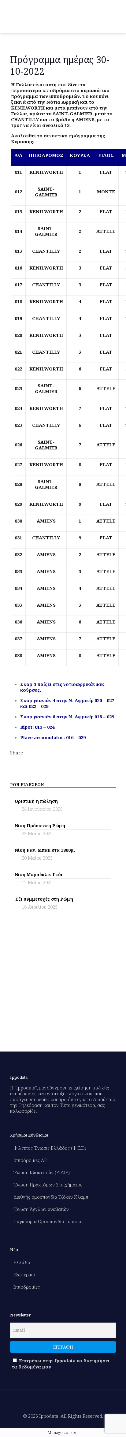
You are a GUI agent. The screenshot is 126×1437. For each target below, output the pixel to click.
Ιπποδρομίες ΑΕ (30, 1160)
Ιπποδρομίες (26, 1287)
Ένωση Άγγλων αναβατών (41, 1209)
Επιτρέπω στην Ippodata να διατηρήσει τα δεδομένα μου (60, 1363)
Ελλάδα (21, 1262)
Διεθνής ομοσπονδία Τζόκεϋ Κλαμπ (50, 1197)
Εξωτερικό (24, 1274)
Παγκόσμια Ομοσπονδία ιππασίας (48, 1221)
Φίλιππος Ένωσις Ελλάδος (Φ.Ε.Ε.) (49, 1148)
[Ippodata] (34, 16)
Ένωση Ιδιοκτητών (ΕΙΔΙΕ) (41, 1172)
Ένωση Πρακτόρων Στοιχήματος (47, 1185)
